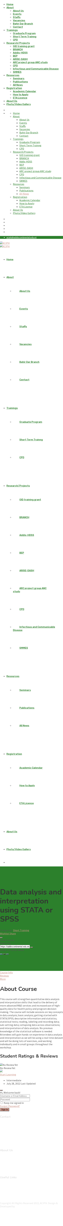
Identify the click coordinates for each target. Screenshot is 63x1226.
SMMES (17, 72)
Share (13, 933)
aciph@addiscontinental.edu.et (21, 237)
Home (9, 4)
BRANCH (18, 49)
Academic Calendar (24, 91)
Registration (14, 88)
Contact (18, 26)
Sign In (4, 1109)
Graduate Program (24, 33)
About (10, 7)
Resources (12, 75)
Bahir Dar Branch (23, 23)
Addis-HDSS (20, 52)
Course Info (6, 972)
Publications (20, 81)
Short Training (21, 930)
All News (18, 84)
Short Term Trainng (24, 36)
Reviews (4, 975)
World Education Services (20, 1197)
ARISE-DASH (20, 59)
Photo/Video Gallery (18, 104)
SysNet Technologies (26, 1206)
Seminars (18, 78)
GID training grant (24, 46)
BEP (15, 55)
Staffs (17, 17)
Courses (10, 1160)
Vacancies (19, 20)
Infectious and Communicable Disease (36, 68)
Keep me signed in (14, 1102)
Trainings (12, 30)
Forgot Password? (10, 1106)
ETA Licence (20, 97)
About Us (18, 10)
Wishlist (5, 933)
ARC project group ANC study (30, 62)
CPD (15, 39)
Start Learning (8, 1074)
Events (17, 14)
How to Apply (20, 94)
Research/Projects (18, 43)
